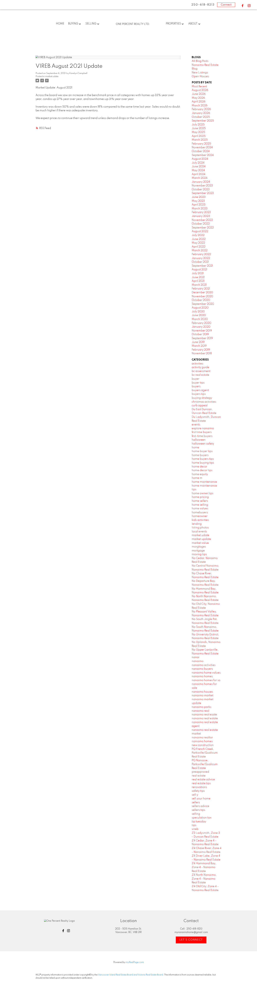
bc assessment (201, 371)
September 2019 (202, 338)
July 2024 (198, 162)
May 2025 (198, 132)
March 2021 (199, 285)
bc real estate (200, 375)
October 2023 (201, 189)
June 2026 (199, 94)
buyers (196, 386)
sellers (196, 802)
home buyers (200, 455)
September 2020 (203, 304)
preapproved (200, 772)
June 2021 (198, 277)
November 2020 (202, 296)
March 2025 (200, 140)
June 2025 (199, 128)
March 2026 (199, 105)
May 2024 (198, 170)
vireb (195, 829)
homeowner (199, 516)
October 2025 (201, 117)
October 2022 (201, 223)
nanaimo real (200, 711)
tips (194, 825)
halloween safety (203, 443)
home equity (200, 474)
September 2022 (203, 227)
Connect (226, 4)
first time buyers (202, 432)
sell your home (201, 798)
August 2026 (200, 90)
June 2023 (199, 197)
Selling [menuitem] (90, 23)
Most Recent (199, 86)
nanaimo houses (202, 691)
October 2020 (201, 300)
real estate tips (201, 783)
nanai (195, 657)
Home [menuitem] (60, 23)
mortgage (198, 550)
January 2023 (201, 216)
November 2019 (202, 330)
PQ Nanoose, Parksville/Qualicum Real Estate (205, 764)
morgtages (199, 546)
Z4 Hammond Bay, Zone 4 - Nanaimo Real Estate (204, 867)
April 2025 (199, 136)
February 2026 (201, 109)
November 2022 (202, 220)
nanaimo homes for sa (206, 680)
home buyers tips (203, 459)
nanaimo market (202, 695)
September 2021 (202, 266)
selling (196, 814)
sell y (195, 795)
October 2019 (200, 334)
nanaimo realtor (202, 737)
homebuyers (200, 512)
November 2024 (202, 147)
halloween (199, 440)
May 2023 (198, 201)
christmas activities (204, 401)
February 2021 (201, 288)
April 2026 (198, 101)
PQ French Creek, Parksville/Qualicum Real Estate (205, 753)
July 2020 (198, 311)
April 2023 (198, 204)
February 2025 (201, 143)
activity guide (200, 367)
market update (201, 539)
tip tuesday (199, 821)
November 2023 (202, 185)
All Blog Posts (200, 61)
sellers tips (198, 810)
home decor (199, 466)
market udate (51, 76)
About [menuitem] (193, 23)
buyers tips (199, 394)
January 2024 (201, 182)
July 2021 (198, 273)
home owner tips (202, 493)
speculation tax (201, 817)
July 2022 (198, 235)
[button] (242, 5)
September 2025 (203, 120)
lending (197, 524)
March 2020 (200, 319)
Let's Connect (191, 939)
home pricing (200, 497)
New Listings (200, 72)
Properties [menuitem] (173, 23)
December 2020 (202, 292)
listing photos (200, 527)
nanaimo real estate (205, 718)
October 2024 (201, 151)
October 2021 (200, 262)
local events (199, 531)
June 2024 (199, 166)
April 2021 (198, 281)
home (195, 447)
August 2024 (200, 159)
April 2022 (198, 246)
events (196, 424)
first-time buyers (202, 436)
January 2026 (201, 113)
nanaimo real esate (204, 714)
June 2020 (199, 315)
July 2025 (198, 124)
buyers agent (200, 390)
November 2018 (202, 353)
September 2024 (203, 155)
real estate (199, 775)
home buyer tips (202, 451)
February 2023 (201, 212)
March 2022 (199, 250)
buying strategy (202, 398)
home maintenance (204, 482)
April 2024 (198, 174)
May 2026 (198, 98)
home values (200, 508)
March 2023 (199, 208)
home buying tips (203, 462)
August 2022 (200, 231)
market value (200, 543)
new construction (203, 745)
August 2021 (199, 269)
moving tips (199, 554)
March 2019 (199, 346)
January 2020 (201, 326)
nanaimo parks (201, 707)
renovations (199, 787)
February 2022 (201, 254)
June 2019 (198, 342)
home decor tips (202, 470)
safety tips (198, 791)
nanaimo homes (202, 676)
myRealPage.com (135, 962)
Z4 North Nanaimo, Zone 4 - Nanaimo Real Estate (204, 879)
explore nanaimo (203, 428)
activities (197, 363)
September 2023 (203, 193)
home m (197, 478)
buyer (195, 379)
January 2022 (201, 258)
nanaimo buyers (202, 669)
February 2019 (201, 349)
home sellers (200, 501)
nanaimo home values (206, 672)
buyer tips (198, 382)
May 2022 (198, 243)
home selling (200, 505)
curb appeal (200, 405)
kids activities (200, 520)
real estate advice (203, 779)
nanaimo (197, 661)
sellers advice (200, 806)
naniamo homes (202, 741)
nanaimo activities (204, 665)
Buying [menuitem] (73, 23)
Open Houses (200, 76)
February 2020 (201, 323)
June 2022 (199, 239)
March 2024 (199, 178)
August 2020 (200, 307)
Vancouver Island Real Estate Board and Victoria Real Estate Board (130, 975)
